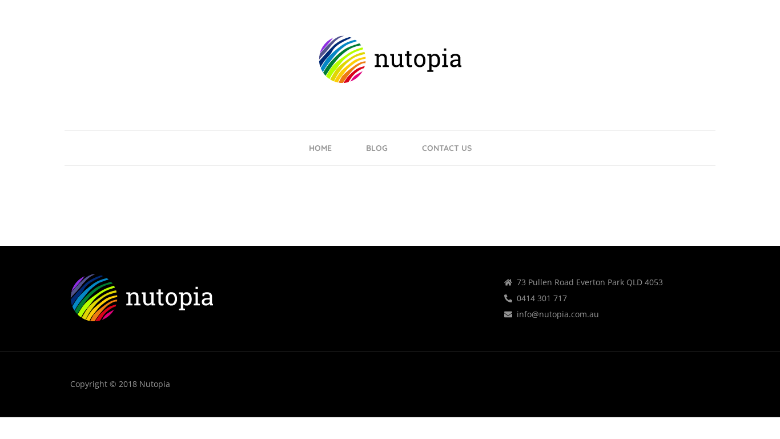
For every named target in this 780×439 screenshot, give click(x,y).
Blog (377, 148)
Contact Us (447, 148)
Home (320, 148)
